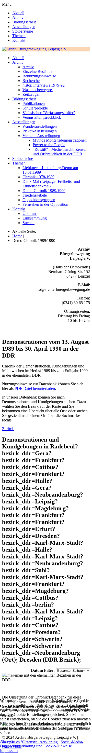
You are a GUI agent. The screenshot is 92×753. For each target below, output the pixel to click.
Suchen (28, 223)
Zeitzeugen (31, 94)
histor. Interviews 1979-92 (43, 85)
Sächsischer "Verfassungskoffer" (48, 113)
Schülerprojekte (35, 108)
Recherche (31, 80)
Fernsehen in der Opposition (45, 204)
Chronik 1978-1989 (38, 177)
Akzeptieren (10, 741)
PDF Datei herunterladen (35, 388)
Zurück (8, 429)
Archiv (18, 17)
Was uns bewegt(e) (37, 90)
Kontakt (18, 40)
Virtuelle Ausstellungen (41, 135)
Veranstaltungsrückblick (41, 117)
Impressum (9, 750)
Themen (19, 36)
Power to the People (49, 145)
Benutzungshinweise (39, 76)
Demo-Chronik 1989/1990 (43, 190)
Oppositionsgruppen (38, 200)
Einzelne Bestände (37, 71)
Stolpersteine (22, 31)
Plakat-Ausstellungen (39, 131)
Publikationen (33, 103)
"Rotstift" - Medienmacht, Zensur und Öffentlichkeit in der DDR (60, 151)
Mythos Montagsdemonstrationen (60, 140)
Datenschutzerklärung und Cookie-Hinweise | (37, 746)
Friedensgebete (34, 195)
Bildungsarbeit (24, 22)
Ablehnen (28, 741)
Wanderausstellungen (39, 126)
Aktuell (18, 13)
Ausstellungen (23, 26)
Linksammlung (34, 218)
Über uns (29, 213)
